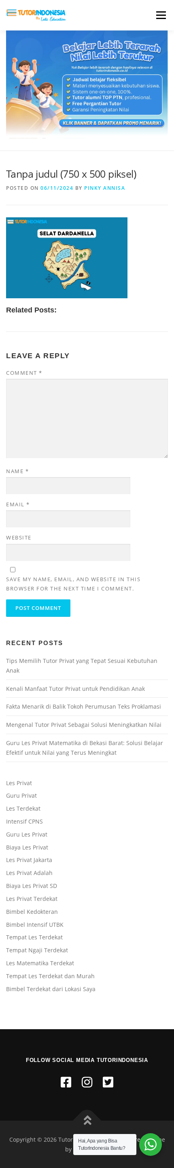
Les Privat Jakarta (29, 860)
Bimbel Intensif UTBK (35, 924)
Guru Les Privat (26, 834)
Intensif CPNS (24, 821)
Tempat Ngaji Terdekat (37, 950)
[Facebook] (66, 1082)
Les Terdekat (23, 808)
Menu (160, 15)
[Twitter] (108, 1082)
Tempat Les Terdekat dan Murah (50, 976)
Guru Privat (21, 795)
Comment (24, 372)
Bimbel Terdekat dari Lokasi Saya (50, 989)
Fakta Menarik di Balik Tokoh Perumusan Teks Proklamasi (83, 706)
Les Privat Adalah (29, 873)
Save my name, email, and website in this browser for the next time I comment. (73, 584)
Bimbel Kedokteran (32, 911)
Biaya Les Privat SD (31, 886)
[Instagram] (87, 1082)
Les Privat (19, 783)
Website (19, 537)
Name (17, 471)
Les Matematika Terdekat (40, 963)
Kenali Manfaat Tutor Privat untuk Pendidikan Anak (75, 688)
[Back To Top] (87, 1120)
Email (18, 504)
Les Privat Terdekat (31, 899)
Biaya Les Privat (27, 847)
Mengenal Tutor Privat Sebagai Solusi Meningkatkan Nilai (83, 724)
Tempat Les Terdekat (34, 937)
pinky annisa (104, 188)
